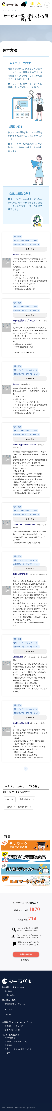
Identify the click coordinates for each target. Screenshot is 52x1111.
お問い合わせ (10, 995)
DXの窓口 (9, 1014)
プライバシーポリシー (14, 1030)
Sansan (16, 254)
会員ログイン (26, 960)
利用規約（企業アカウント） (16, 1042)
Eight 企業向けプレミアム (25, 320)
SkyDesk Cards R (21, 723)
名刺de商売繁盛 (20, 574)
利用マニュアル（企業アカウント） (19, 1049)
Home (4, 10)
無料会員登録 (26, 954)
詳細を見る (30, 249)
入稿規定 (8, 1045)
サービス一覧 (12, 10)
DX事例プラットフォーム (15, 1004)
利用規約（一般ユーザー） (15, 1026)
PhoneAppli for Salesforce (25, 444)
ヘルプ (7, 1053)
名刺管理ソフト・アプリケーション (26, 244)
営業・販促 (17, 237)
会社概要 (8, 991)
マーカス (8, 1009)
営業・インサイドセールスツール (25, 241)
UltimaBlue (18, 657)
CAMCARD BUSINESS (24, 524)
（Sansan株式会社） (26, 254)
